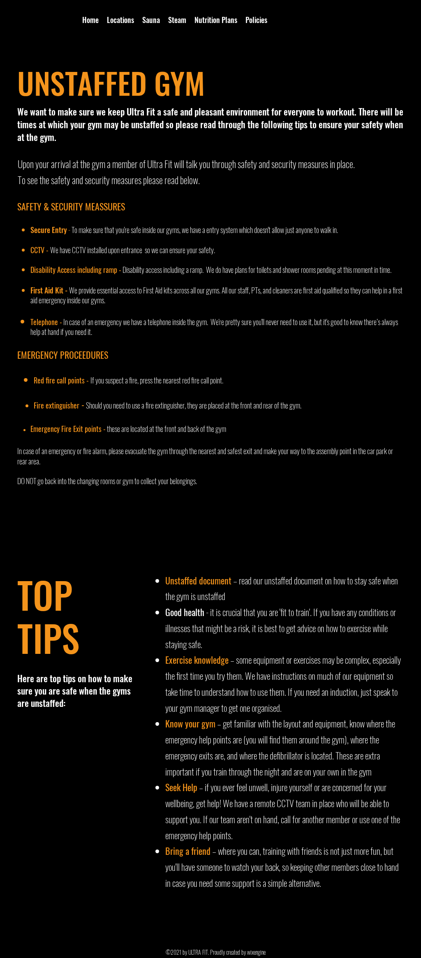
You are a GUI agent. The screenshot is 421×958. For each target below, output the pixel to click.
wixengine (256, 952)
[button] (120, 20)
